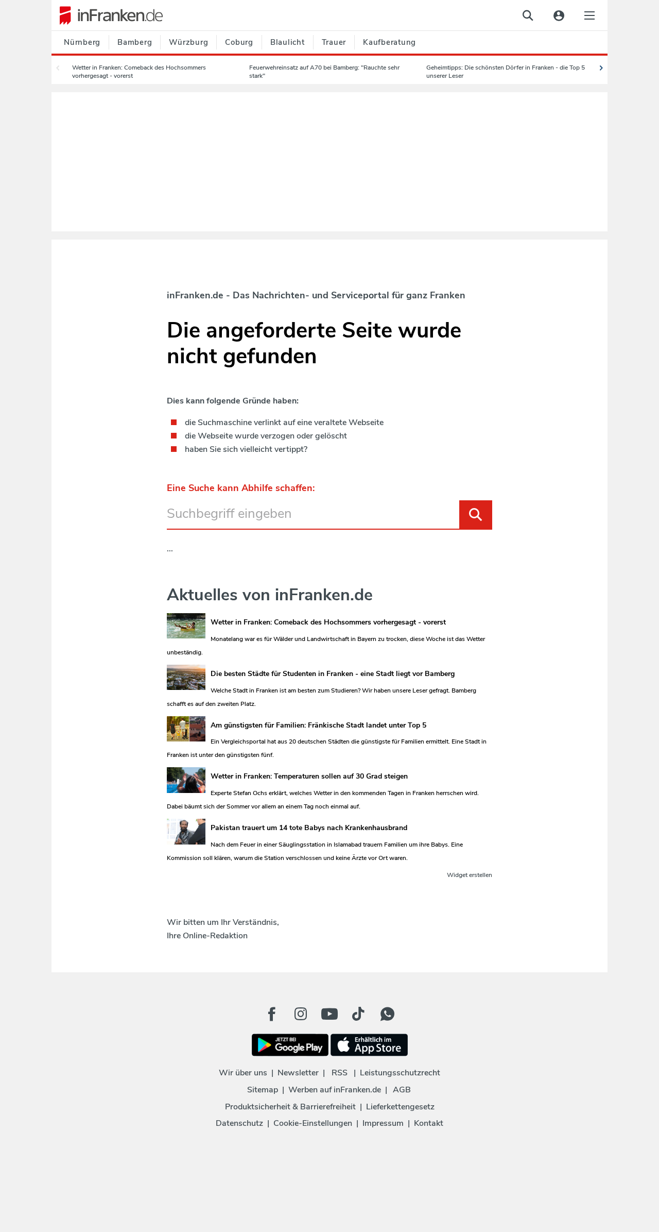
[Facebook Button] (271, 1014)
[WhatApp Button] (387, 1014)
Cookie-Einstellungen (312, 1123)
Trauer (334, 42)
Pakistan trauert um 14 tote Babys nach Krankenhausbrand (309, 828)
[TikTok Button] (358, 1014)
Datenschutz (239, 1123)
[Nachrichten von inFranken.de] (107, 15)
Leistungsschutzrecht (400, 1072)
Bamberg (134, 42)
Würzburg (188, 42)
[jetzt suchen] (527, 15)
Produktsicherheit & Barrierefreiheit (290, 1106)
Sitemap (262, 1089)
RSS (340, 1072)
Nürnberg (82, 42)
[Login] (558, 15)
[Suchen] (475, 514)
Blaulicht (287, 42)
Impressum (383, 1123)
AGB (402, 1089)
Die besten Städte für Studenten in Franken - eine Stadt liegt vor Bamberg (333, 674)
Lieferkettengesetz (400, 1106)
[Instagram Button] (300, 1016)
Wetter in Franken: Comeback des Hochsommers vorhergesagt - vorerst (328, 622)
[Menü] (589, 15)
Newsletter (298, 1072)
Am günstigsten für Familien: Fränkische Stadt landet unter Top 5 (318, 725)
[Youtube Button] (329, 1014)
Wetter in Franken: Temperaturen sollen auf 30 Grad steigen (309, 776)
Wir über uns (243, 1072)
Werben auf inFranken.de (334, 1089)
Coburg (239, 42)
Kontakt (428, 1123)
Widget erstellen (469, 875)
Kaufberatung (389, 42)
